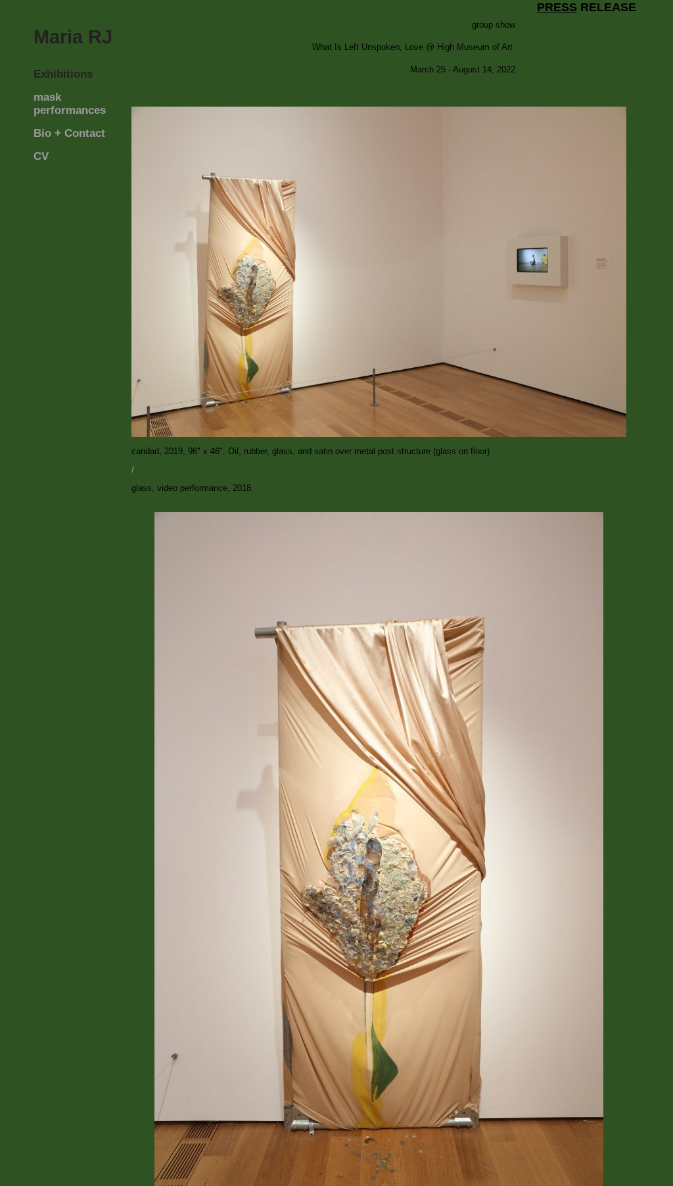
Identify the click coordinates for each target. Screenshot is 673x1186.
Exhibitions (63, 74)
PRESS (557, 7)
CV (41, 156)
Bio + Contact (69, 133)
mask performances (70, 103)
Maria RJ (73, 36)
